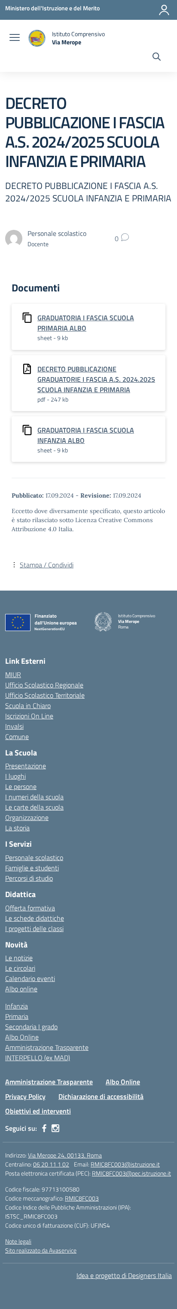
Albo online (21, 989)
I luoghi (15, 776)
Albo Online (22, 1037)
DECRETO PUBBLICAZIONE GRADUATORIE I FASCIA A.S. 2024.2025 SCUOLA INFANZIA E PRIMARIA (96, 379)
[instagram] (55, 1128)
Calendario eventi (30, 978)
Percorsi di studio (29, 878)
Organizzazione (27, 817)
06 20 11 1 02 (51, 1164)
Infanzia (16, 1006)
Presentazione (25, 766)
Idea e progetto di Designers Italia (124, 1275)
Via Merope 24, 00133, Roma (65, 1155)
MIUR (13, 674)
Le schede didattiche (34, 918)
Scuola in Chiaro (28, 705)
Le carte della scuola (34, 807)
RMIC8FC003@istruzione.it (125, 1164)
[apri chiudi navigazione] (14, 38)
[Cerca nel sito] (156, 57)
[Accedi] (164, 9)
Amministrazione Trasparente (46, 1047)
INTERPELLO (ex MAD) (37, 1057)
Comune (17, 736)
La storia (17, 828)
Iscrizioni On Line (29, 716)
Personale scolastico (34, 857)
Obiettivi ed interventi (38, 1111)
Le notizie (19, 958)
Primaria (16, 1016)
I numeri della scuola (34, 797)
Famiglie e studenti (32, 868)
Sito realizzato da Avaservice (40, 1250)
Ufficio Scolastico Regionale (44, 685)
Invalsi (14, 726)
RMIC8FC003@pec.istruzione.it (131, 1173)
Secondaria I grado (31, 1026)
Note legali (18, 1241)
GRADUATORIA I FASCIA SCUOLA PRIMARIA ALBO (85, 323)
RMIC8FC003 (82, 1198)
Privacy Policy (25, 1096)
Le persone (21, 786)
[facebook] (44, 1128)
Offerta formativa (30, 908)
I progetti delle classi (34, 928)
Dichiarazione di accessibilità (100, 1096)
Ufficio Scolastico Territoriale (45, 695)
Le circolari (20, 968)
